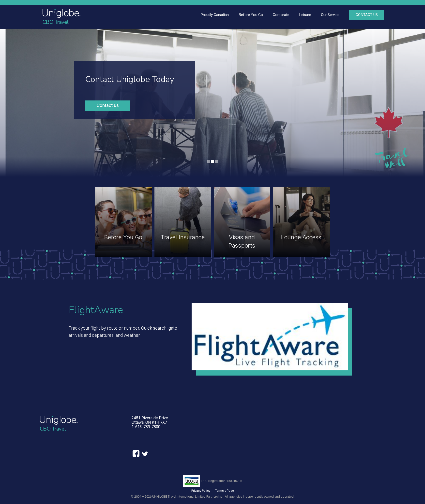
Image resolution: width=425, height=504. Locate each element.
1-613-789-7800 (146, 426)
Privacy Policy (200, 490)
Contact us (108, 105)
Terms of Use (224, 490)
